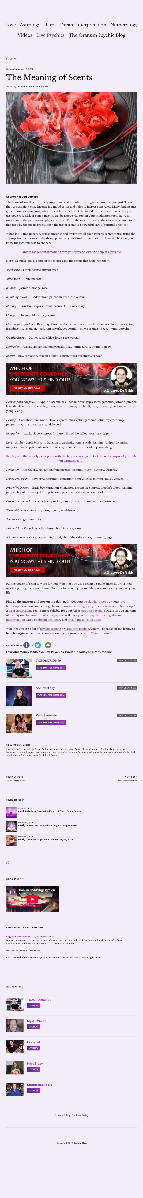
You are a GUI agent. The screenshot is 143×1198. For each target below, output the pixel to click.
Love (10, 24)
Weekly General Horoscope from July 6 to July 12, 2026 (47, 825)
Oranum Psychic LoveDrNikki (32, 86)
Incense (30, 752)
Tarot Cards (51, 755)
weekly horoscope (96, 601)
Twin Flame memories (127, 779)
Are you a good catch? (15, 779)
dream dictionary (49, 619)
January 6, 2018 (25, 69)
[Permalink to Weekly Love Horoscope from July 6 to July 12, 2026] (11, 840)
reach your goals (120, 752)
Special (11, 58)
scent (9, 755)
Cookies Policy (80, 1115)
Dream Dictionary (43, 749)
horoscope (120, 749)
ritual (132, 752)
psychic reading (100, 615)
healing (110, 749)
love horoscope (43, 752)
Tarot (50, 24)
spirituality (32, 755)
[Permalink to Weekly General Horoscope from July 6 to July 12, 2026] (11, 826)
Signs (23, 755)
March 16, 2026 (25, 808)
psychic (59, 615)
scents (16, 755)
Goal (103, 749)
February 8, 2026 (25, 822)
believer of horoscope (119, 606)
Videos (25, 35)
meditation (71, 752)
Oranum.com (33, 615)
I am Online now (127, 660)
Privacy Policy (62, 1115)
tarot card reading (20, 610)
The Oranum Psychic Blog (97, 35)
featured (95, 749)
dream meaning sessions (84, 619)
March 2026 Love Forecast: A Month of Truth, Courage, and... (50, 811)
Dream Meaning (83, 749)
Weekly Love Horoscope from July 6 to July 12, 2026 (45, 839)
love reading (58, 752)
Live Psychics (50, 35)
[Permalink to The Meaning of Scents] (71, 182)
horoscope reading (15, 752)
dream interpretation (63, 749)
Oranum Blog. (80, 1143)
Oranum (82, 752)
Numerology (124, 24)
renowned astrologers (74, 606)
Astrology (30, 24)
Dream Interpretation (83, 24)
